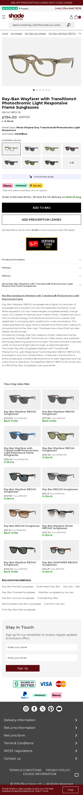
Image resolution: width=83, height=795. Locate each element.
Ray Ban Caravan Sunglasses (18, 598)
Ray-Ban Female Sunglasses (17, 586)
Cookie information (39, 774)
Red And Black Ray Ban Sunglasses (21, 603)
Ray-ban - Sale (71, 586)
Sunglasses (16, 33)
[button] (34, 90)
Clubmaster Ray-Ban (48, 586)
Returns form (14, 735)
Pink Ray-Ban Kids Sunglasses (18, 609)
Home (5, 33)
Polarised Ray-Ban (47, 598)
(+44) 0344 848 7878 (68, 8)
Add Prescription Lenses (41, 219)
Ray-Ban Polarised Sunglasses (18, 592)
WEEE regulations (18, 751)
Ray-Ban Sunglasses (35, 33)
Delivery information (19, 720)
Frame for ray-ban (54, 603)
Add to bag (42, 207)
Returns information (19, 728)
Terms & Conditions (18, 743)
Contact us (12, 758)
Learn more (41, 790)
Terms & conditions (25, 770)
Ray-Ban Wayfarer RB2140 (62, 33)
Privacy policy (58, 770)
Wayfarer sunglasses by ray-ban (56, 592)
